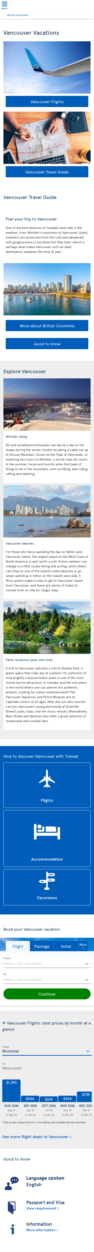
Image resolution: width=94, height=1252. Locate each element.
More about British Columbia (47, 325)
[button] (18, 946)
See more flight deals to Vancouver (35, 1136)
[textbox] (47, 962)
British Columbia (17, 15)
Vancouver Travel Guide (47, 172)
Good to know (47, 343)
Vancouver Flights (47, 101)
